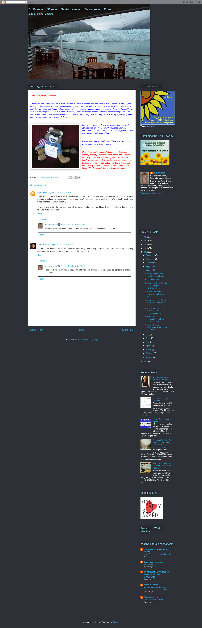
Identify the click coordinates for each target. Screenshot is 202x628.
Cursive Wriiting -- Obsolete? (160, 399)
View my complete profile (151, 193)
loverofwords (51, 224)
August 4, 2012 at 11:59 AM (73, 224)
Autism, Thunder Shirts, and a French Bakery (155, 274)
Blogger (116, 622)
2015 (146, 241)
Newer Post (36, 330)
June (148, 338)
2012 (146, 252)
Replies (43, 219)
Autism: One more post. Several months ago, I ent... (155, 294)
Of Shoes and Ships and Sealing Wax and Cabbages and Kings (69, 9)
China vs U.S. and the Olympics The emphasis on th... (154, 310)
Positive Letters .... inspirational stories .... (154, 586)
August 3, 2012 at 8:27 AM (61, 244)
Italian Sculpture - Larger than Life (157, 554)
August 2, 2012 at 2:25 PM (59, 192)
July (148, 334)
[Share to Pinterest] (79, 177)
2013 (146, 248)
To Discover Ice (151, 597)
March (149, 349)
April (148, 346)
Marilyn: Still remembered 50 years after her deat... (155, 319)
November (150, 259)
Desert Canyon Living (153, 562)
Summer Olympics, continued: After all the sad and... (156, 327)
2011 (146, 362)
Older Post (127, 330)
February (150, 353)
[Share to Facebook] (76, 177)
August (149, 270)
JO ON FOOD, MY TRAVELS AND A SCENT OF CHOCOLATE (156, 574)
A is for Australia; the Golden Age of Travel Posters (162, 465)
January (149, 357)
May (148, 342)
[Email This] (68, 177)
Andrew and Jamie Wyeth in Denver (160, 378)
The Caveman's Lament (153, 600)
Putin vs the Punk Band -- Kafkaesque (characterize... (156, 285)
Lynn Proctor (43, 244)
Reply (39, 214)
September (151, 266)
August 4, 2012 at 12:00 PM (73, 266)
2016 (146, 237)
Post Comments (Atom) (88, 339)
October (149, 263)
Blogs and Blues (152, 280)
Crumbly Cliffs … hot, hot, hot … (156, 590)
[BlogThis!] (70, 177)
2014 (146, 244)
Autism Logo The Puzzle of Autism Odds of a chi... (155, 302)
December (150, 255)
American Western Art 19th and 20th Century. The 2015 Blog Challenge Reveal (162, 443)
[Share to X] (73, 177)
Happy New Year (150, 564)
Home (82, 330)
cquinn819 (42, 192)
